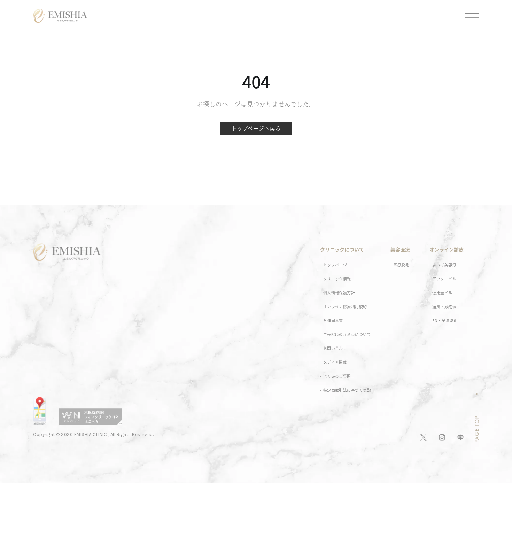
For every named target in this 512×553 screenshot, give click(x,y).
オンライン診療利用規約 (345, 307)
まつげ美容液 (444, 265)
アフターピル (444, 279)
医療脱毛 (401, 265)
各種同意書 (333, 320)
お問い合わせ (335, 348)
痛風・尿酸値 (444, 307)
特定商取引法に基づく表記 (347, 390)
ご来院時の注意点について (347, 334)
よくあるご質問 (337, 376)
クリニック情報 (337, 279)
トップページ (335, 265)
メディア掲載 (335, 362)
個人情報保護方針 (339, 293)
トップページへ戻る (256, 128)
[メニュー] (465, 15)
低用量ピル (442, 293)
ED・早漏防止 (444, 320)
